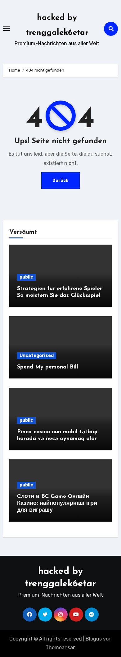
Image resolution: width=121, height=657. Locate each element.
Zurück (60, 180)
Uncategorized (37, 355)
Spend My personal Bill (47, 367)
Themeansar (60, 647)
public (26, 277)
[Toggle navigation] (6, 28)
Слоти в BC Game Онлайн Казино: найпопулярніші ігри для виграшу (57, 503)
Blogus (94, 639)
